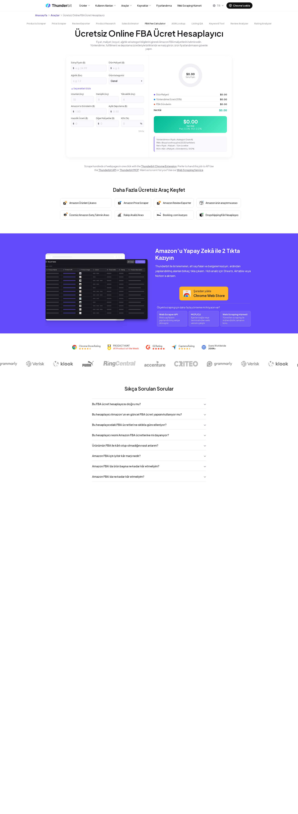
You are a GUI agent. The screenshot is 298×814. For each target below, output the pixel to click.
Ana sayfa (41, 15)
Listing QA (197, 23)
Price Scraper (59, 23)
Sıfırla (141, 131)
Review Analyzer (239, 23)
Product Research (106, 23)
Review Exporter (81, 23)
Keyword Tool (216, 23)
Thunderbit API (107, 170)
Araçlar (55, 15)
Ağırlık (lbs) (76, 75)
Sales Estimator (130, 23)
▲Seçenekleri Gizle (81, 88)
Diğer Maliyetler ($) (105, 118)
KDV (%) (125, 118)
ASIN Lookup (178, 23)
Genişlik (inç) (102, 94)
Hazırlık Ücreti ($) (79, 118)
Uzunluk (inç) (77, 94)
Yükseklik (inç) (128, 94)
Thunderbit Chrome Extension (159, 166)
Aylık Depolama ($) (118, 106)
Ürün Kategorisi (116, 75)
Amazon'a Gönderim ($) (83, 106)
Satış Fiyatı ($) (78, 62)
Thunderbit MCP (129, 170)
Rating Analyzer (262, 23)
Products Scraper (36, 23)
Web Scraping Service (190, 170)
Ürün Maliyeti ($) (117, 62)
